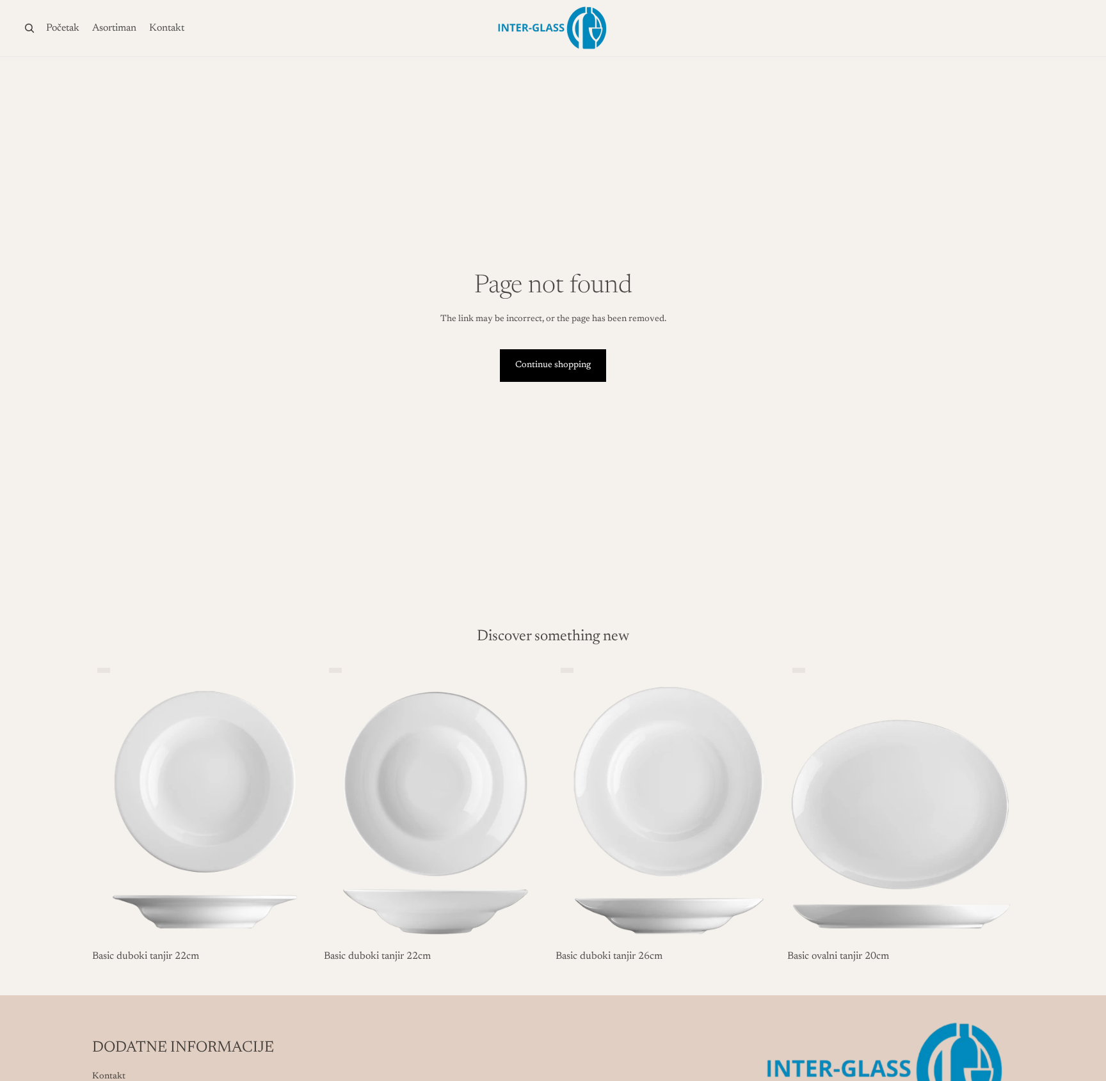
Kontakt (108, 1076)
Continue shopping (553, 365)
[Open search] (29, 28)
